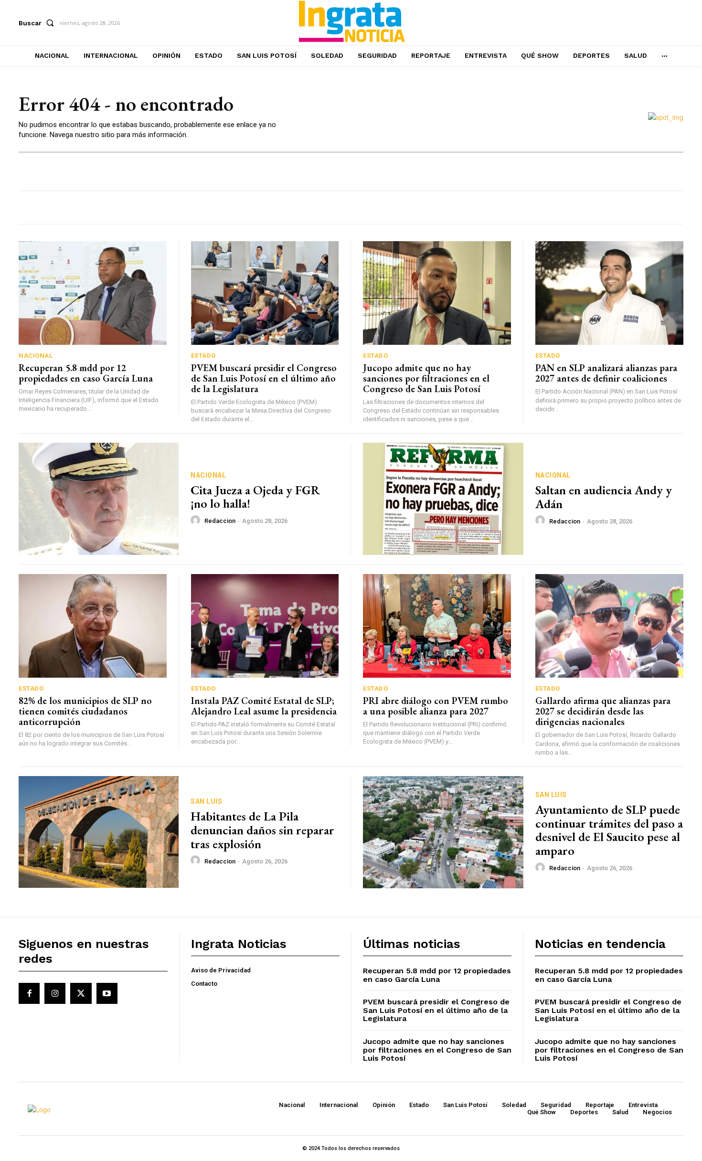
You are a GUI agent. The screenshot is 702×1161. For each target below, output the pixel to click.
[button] (38, 23)
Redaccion (219, 520)
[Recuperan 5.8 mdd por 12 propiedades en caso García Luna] (93, 293)
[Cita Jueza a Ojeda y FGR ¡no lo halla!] (99, 499)
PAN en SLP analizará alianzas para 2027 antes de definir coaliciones (606, 373)
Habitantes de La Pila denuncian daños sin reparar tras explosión (262, 830)
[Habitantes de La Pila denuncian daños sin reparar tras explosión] (99, 832)
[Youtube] (106, 993)
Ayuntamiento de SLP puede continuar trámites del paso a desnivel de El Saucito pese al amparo (609, 830)
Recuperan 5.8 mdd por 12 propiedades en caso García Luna (86, 373)
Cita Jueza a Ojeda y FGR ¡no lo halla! (255, 497)
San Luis (206, 801)
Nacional (36, 355)
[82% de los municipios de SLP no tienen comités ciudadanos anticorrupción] (93, 626)
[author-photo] (197, 520)
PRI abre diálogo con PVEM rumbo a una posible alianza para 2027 (435, 705)
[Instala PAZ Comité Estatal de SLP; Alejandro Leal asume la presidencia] (265, 626)
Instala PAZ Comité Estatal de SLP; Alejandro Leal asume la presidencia (264, 705)
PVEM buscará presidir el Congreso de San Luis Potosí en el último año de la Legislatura (264, 378)
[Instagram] (54, 993)
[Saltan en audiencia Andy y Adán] (443, 499)
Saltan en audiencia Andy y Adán (603, 497)
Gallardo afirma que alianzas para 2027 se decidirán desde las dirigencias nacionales (602, 711)
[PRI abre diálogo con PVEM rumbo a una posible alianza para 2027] (437, 626)
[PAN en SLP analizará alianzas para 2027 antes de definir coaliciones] (609, 293)
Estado (203, 355)
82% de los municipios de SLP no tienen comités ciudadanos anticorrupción (85, 711)
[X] (80, 993)
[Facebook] (29, 993)
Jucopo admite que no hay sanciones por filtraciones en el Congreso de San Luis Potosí (426, 378)
